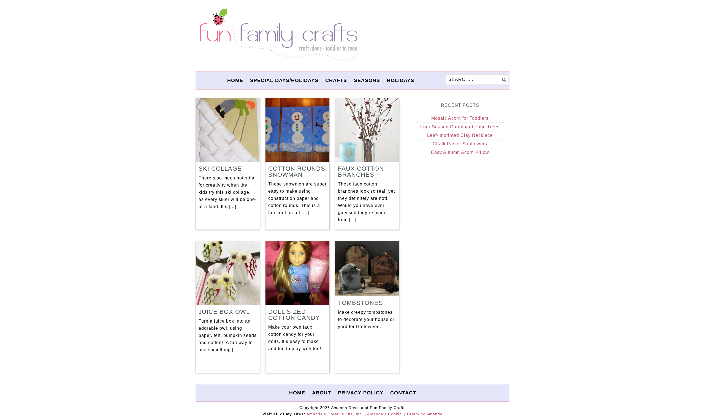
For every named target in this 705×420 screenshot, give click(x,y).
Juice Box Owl (224, 311)
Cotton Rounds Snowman (296, 171)
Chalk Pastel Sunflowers (460, 143)
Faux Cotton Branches (361, 171)
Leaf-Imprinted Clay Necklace (460, 135)
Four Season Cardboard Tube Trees (460, 126)
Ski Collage (220, 168)
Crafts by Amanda (425, 414)
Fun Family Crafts (278, 35)
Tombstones (360, 302)
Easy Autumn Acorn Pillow (460, 152)
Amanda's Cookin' (385, 414)
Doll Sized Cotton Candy (294, 314)
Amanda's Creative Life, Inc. (335, 414)
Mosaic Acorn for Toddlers (460, 118)
